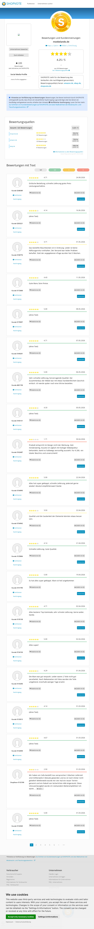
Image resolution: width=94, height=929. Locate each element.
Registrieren (10, 879)
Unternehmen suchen (45, 4)
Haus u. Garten (53, 45)
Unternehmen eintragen (57, 877)
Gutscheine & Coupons (14, 874)
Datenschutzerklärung (23, 922)
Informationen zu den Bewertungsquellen (69, 152)
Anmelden (9, 877)
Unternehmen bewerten (19, 49)
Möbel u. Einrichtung (68, 45)
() (80, 193)
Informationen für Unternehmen (60, 879)
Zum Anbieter (19, 55)
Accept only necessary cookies (21, 917)
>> (64, 845)
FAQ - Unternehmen (55, 882)
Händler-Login (53, 874)
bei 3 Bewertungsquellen (61, 70)
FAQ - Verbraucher (12, 885)
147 (41, 170)
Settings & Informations (48, 917)
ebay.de (12, 146)
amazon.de (13, 140)
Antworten (81, 199)
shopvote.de (14, 134)
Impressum (9, 922)
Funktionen (31, 4)
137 (55, 170)
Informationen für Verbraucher (16, 882)
